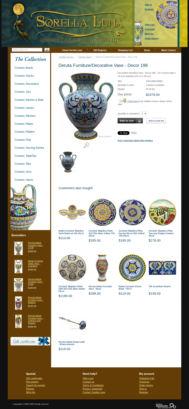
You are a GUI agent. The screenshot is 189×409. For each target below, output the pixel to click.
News (147, 50)
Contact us (88, 381)
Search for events (35, 385)
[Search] (46, 50)
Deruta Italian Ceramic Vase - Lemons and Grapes (35, 319)
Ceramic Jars (23, 91)
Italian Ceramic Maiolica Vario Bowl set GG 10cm (71, 232)
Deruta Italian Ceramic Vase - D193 (35, 281)
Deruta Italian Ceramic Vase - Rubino (35, 300)
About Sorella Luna (72, 50)
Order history (146, 385)
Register (143, 392)
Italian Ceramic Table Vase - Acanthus (35, 263)
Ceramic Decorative (27, 83)
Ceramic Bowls (24, 67)
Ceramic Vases (85, 57)
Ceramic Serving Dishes (29, 147)
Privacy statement (92, 388)
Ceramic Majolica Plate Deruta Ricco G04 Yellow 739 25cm (132, 233)
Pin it (133, 132)
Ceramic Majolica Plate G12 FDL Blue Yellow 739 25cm (102, 233)
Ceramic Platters (25, 131)
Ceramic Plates (24, 123)
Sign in (143, 388)
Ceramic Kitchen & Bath (29, 99)
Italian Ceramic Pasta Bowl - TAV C (130, 287)
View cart (149, 24)
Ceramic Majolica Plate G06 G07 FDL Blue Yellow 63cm (72, 289)
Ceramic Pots (23, 139)
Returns (30, 388)
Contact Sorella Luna (94, 392)
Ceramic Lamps (24, 107)
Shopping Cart (125, 50)
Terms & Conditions (93, 385)
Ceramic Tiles (23, 163)
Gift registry (32, 381)
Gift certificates (34, 378)
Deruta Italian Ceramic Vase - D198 (35, 245)
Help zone (88, 378)
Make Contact (168, 50)
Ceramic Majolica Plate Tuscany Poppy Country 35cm (161, 233)
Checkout (144, 381)
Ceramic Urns (23, 171)
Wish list (30, 392)
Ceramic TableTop (25, 155)
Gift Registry (100, 50)
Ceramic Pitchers (25, 115)
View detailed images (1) (86, 145)
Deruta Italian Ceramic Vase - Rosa (100, 287)
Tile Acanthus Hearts (160, 286)
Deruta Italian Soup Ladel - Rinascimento (72, 343)
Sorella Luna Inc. (66, 57)
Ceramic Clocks (24, 75)
